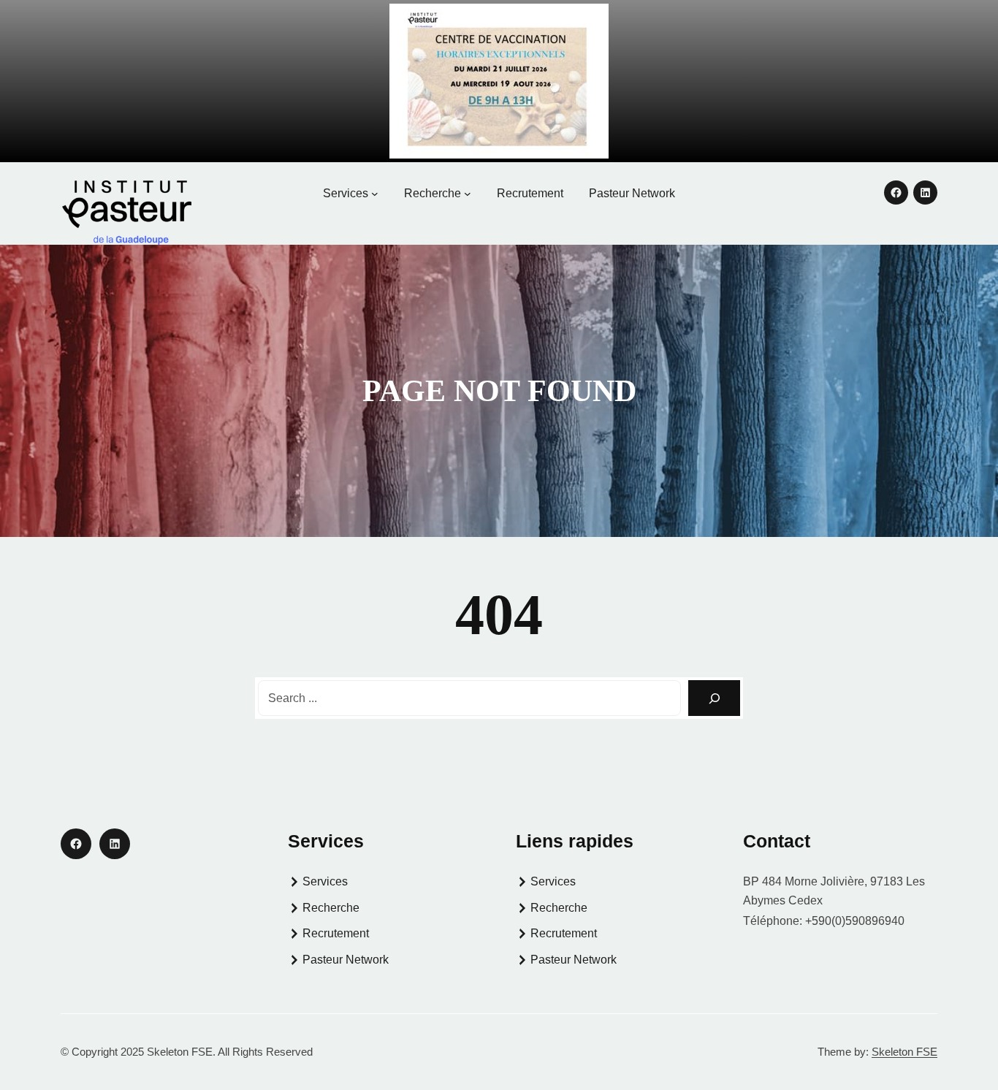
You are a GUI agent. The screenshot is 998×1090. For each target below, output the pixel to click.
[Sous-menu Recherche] (467, 193)
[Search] (714, 698)
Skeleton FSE (904, 1051)
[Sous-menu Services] (374, 193)
